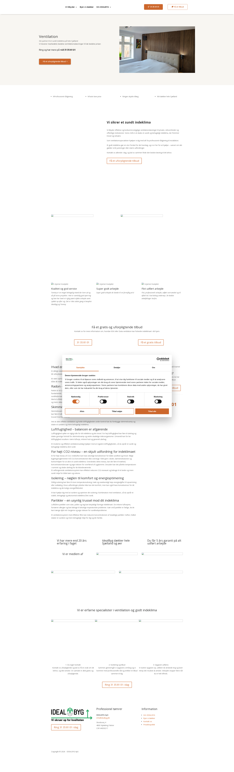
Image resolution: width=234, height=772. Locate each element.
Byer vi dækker (87, 7)
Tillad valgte (117, 411)
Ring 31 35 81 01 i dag (117, 684)
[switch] (103, 401)
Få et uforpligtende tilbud (54, 61)
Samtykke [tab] (80, 367)
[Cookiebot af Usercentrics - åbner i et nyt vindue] (158, 359)
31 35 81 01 (154, 7)
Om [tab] (153, 367)
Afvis (82, 411)
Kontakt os (147, 721)
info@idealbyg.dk (103, 718)
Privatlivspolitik (149, 724)
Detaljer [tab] (117, 367)
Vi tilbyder (70, 7)
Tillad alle (152, 411)
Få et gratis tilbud (151, 342)
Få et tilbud (179, 7)
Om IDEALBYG (149, 715)
